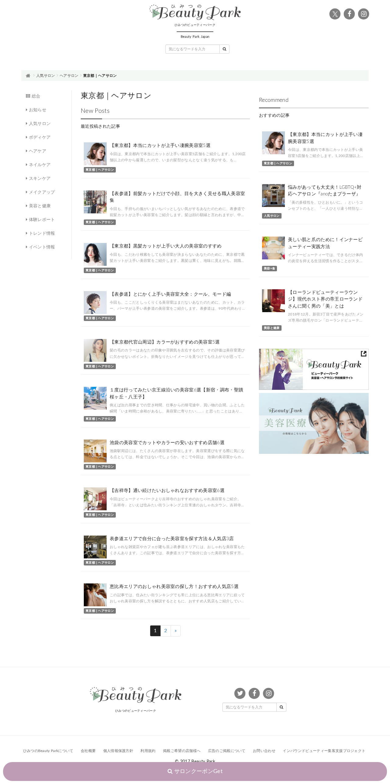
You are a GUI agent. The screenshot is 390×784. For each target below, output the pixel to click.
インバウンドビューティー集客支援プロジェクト (324, 751)
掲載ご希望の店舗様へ (181, 751)
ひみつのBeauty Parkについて (48, 751)
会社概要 (88, 751)
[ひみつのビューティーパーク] (195, 12)
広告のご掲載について (227, 751)
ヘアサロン (69, 75)
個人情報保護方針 (118, 751)
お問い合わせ (264, 751)
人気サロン (45, 75)
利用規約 (147, 751)
